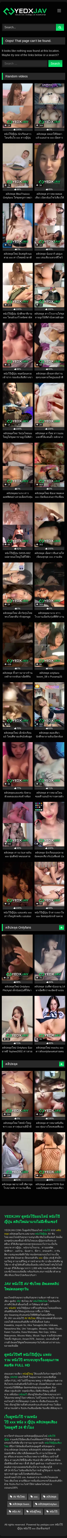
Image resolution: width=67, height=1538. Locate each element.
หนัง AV (16, 1511)
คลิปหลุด (51, 1496)
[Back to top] (56, 1515)
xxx (36, 1496)
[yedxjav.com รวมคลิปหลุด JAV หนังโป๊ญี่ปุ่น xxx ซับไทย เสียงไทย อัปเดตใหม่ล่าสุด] (27, 12)
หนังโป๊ (46, 1230)
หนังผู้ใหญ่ (35, 1511)
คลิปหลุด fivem (21, 1504)
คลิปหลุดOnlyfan (47, 1504)
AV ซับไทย (19, 1496)
